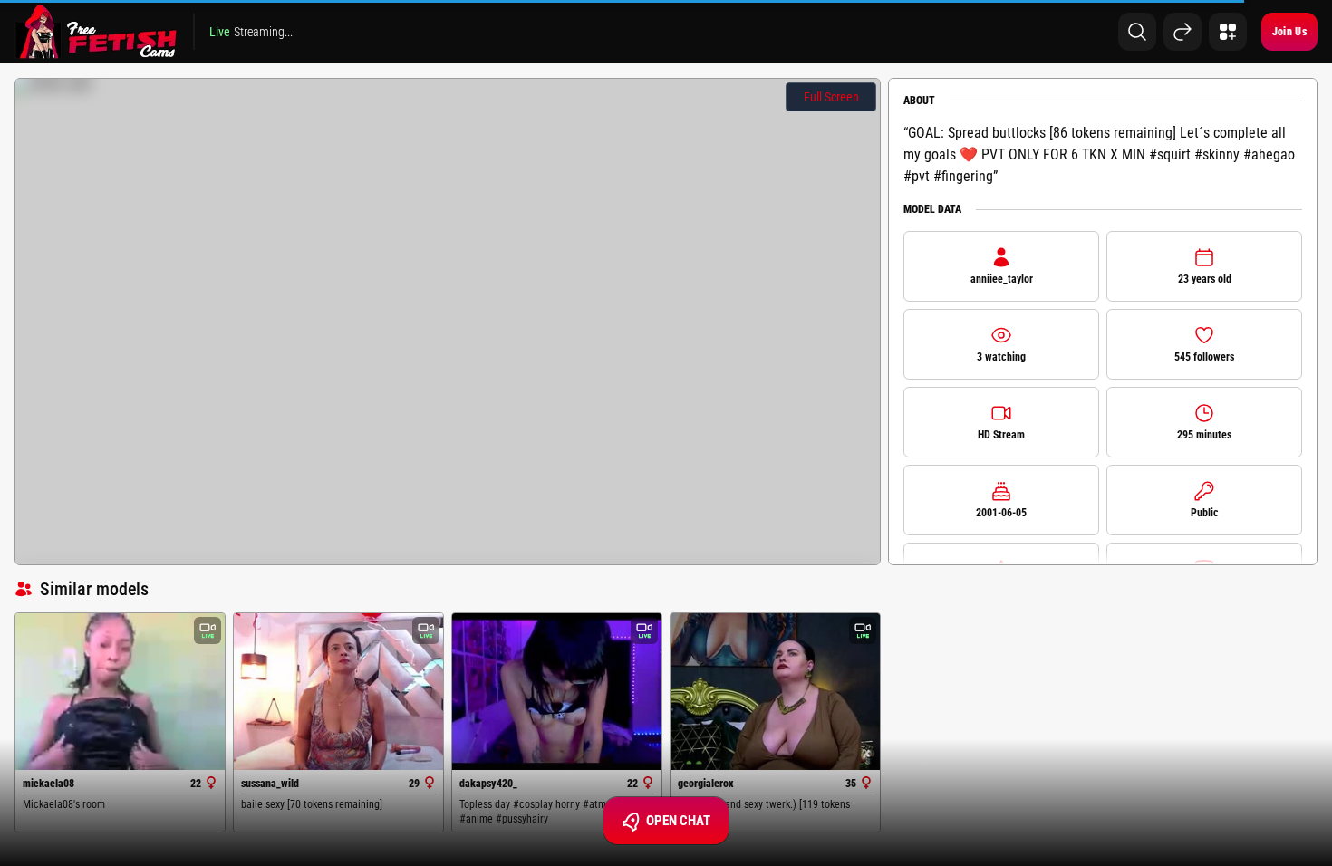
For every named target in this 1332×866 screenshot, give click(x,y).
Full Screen (831, 97)
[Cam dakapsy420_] (556, 691)
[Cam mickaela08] (120, 691)
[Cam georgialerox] (775, 691)
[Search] (1137, 32)
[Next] (1182, 32)
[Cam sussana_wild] (338, 691)
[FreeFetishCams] (96, 32)
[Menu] (1228, 32)
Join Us (1289, 31)
